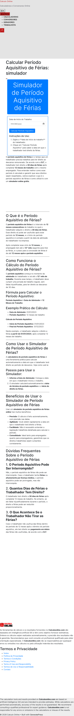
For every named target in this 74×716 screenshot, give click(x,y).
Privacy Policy (10, 661)
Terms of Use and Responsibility (17, 664)
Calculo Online (6, 1)
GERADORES (9, 22)
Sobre (6, 653)
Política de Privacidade (13, 656)
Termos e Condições (12, 659)
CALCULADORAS (11, 17)
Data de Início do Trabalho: (20, 119)
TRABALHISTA (10, 25)
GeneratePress (36, 715)
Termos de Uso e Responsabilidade (19, 667)
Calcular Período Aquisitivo (22, 131)
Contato (7, 669)
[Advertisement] (37, 46)
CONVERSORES (10, 20)
